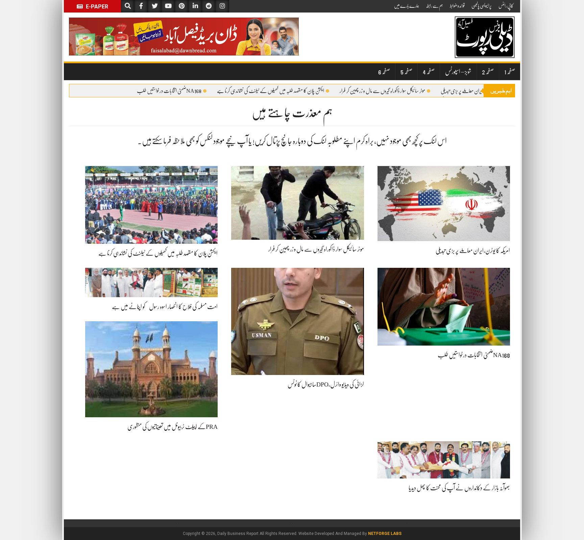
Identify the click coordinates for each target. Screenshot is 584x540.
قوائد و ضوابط (457, 6)
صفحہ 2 (488, 71)
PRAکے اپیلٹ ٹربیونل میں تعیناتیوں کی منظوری (172, 426)
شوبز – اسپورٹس (458, 71)
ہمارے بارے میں (406, 6)
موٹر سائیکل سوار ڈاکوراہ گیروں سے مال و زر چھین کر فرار (382, 91)
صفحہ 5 (406, 71)
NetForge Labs (385, 533)
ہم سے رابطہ (434, 6)
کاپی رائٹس (505, 6)
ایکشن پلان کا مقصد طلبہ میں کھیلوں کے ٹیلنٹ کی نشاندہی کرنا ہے (270, 91)
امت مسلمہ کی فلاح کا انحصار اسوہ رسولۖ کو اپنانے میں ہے (165, 306)
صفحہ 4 (429, 71)
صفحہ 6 (384, 71)
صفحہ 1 (509, 71)
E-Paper (96, 6)
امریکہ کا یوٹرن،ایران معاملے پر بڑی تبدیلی (473, 91)
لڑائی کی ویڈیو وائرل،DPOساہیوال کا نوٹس (326, 384)
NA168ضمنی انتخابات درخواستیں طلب (169, 91)
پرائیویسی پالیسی (481, 6)
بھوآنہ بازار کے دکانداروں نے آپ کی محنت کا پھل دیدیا (459, 488)
